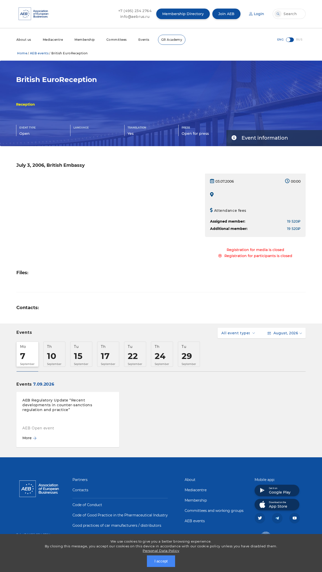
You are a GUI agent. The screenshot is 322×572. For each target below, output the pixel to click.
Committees (116, 40)
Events (143, 40)
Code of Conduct (87, 505)
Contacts (80, 490)
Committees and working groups (214, 510)
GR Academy (171, 40)
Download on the (278, 505)
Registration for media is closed (255, 250)
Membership (84, 40)
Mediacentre (53, 40)
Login (259, 14)
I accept (161, 561)
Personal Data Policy (161, 551)
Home (22, 53)
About (190, 479)
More (27, 438)
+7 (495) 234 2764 (135, 11)
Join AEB (226, 14)
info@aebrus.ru (135, 16)
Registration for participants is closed (258, 256)
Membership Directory (183, 14)
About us (23, 40)
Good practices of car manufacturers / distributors (116, 525)
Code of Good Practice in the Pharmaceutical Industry (120, 515)
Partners (80, 479)
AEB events (39, 53)
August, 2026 (285, 333)
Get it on (280, 491)
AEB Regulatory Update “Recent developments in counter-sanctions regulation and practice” (57, 405)
